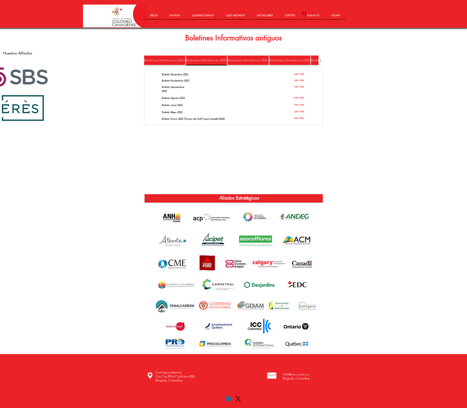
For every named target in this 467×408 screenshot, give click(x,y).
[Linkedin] (228, 398)
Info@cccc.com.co (296, 374)
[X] (238, 398)
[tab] (164, 60)
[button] (203, 15)
